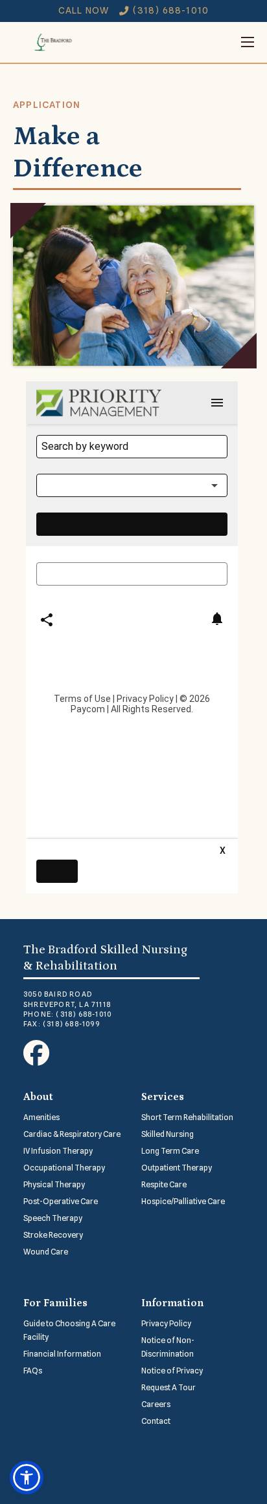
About (38, 1097)
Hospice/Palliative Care (183, 1201)
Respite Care (164, 1184)
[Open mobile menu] (173, 42)
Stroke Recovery (53, 1235)
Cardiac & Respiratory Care (72, 1134)
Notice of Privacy (172, 1370)
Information (172, 1303)
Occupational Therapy (64, 1167)
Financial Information (62, 1354)
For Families (55, 1303)
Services (162, 1097)
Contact (155, 1421)
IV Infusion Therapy (58, 1151)
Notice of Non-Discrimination (167, 1347)
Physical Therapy (54, 1184)
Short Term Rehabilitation (187, 1117)
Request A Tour (168, 1387)
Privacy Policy (166, 1323)
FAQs (32, 1370)
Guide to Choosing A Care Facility (69, 1330)
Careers (155, 1404)
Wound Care (45, 1251)
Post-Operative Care (60, 1201)
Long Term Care (170, 1151)
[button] (26, 1477)
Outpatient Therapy (176, 1167)
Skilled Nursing (167, 1134)
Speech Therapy (52, 1218)
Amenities (41, 1117)
